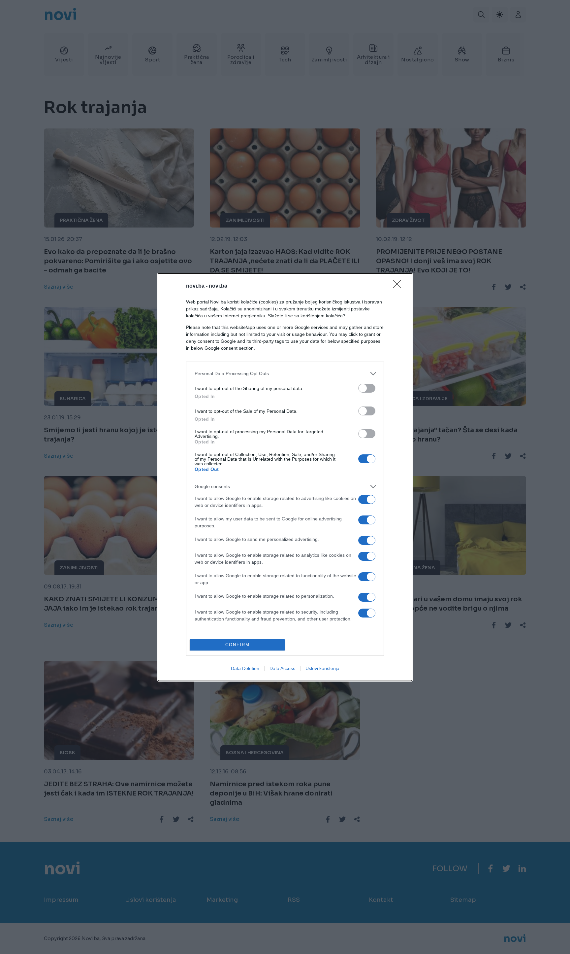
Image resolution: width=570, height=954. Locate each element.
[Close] (399, 286)
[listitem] (285, 373)
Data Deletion (245, 668)
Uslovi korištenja (322, 668)
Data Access (282, 668)
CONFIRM (237, 644)
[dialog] (285, 477)
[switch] (366, 388)
